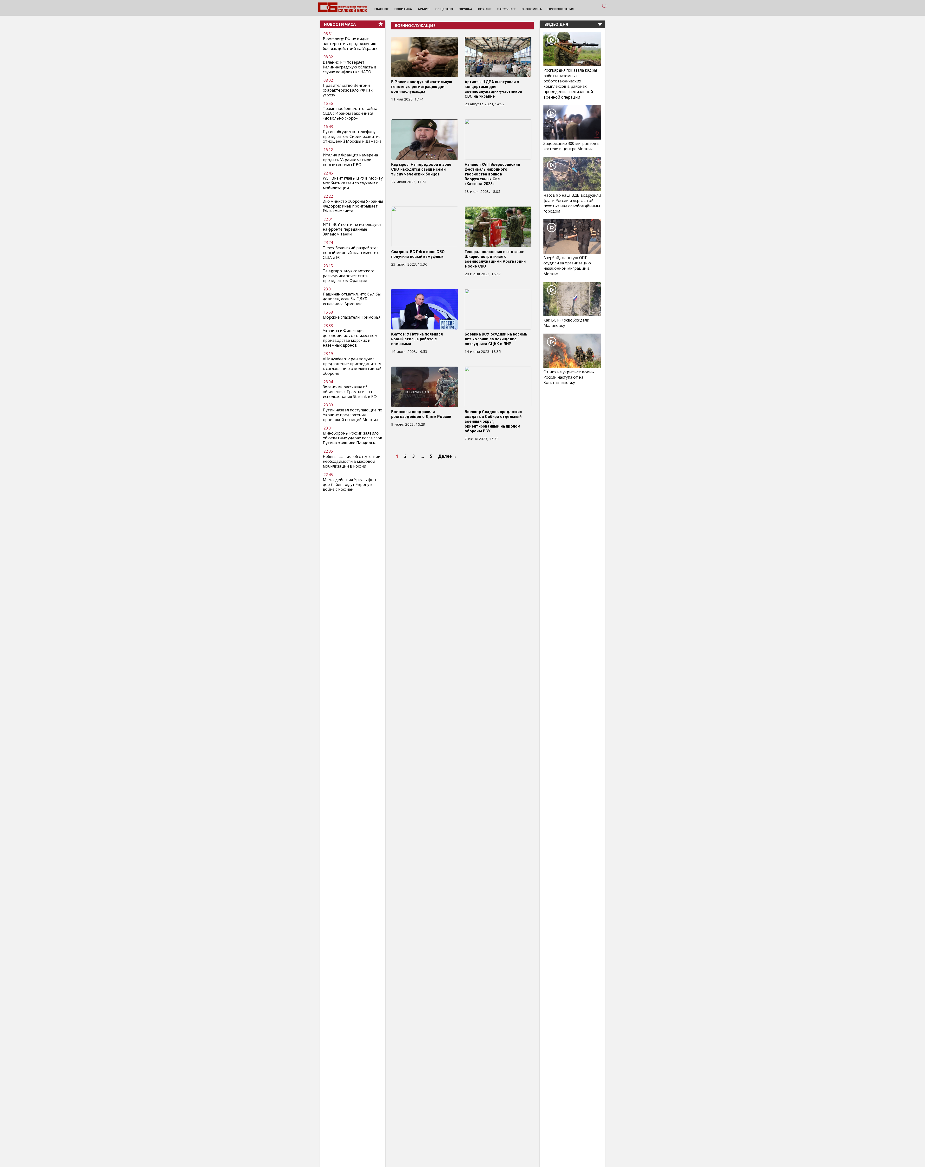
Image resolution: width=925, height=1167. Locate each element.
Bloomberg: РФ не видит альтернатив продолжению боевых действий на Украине (350, 44)
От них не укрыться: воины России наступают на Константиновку (569, 377)
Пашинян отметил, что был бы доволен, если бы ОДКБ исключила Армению (352, 299)
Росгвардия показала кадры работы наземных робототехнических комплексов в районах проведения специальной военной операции (570, 84)
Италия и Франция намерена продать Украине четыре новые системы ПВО (350, 160)
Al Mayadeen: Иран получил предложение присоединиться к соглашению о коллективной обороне (352, 366)
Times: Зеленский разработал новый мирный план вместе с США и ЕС (351, 252)
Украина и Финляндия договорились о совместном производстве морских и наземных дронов (350, 338)
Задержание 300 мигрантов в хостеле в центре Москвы (571, 146)
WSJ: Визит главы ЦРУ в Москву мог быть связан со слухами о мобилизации (353, 183)
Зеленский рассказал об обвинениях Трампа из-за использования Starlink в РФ (350, 391)
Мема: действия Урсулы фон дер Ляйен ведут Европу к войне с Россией (349, 484)
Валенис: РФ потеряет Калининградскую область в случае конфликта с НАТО (350, 67)
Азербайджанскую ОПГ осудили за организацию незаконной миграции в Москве (567, 265)
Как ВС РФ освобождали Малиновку (566, 322)
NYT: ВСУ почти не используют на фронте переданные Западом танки (352, 229)
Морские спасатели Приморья (351, 317)
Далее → (447, 456)
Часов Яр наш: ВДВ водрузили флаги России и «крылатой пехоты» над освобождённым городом (572, 203)
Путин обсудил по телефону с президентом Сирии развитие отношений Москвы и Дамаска (352, 136)
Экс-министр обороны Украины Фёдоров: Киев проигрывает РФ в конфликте (353, 206)
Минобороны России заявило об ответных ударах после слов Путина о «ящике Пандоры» (352, 438)
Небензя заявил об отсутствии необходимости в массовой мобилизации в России (351, 461)
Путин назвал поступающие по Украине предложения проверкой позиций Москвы (352, 415)
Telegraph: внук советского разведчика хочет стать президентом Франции (349, 275)
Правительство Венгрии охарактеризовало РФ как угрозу (348, 90)
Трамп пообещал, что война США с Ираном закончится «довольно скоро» (350, 113)
